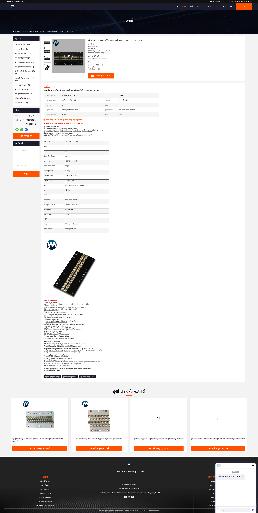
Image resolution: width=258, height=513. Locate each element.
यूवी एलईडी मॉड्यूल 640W (87, 377)
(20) (23, 94)
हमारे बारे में (199, 6)
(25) (22, 89)
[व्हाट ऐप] (22, 130)
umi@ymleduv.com (218, 1)
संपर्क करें (209, 6)
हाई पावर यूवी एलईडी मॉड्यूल (52, 377)
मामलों (212, 497)
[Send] (253, 510)
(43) (21, 49)
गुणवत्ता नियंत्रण (213, 489)
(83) (23, 58)
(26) (21, 103)
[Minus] (253, 465)
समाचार (213, 493)
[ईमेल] (26, 129)
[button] (15, 422)
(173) (22, 85)
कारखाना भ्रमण (213, 485)
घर (177, 6)
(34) (24, 67)
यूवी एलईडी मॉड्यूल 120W (70, 377)
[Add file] (218, 510)
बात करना (243, 6)
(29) (22, 98)
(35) (24, 79)
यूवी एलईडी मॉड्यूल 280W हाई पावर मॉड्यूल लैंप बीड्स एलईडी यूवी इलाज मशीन (46, 439)
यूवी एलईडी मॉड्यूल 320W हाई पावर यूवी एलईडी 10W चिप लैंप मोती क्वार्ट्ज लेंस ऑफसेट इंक (165, 439)
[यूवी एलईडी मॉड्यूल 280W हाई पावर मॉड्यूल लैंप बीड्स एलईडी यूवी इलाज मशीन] (46, 418)
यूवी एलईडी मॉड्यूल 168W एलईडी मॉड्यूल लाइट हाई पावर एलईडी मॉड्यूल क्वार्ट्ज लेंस (106, 439)
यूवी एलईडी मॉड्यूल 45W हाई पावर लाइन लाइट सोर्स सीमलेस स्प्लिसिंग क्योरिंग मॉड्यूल (224, 439)
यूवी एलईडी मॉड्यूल (27, 31)
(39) (22, 44)
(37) (25, 72)
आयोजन (217, 6)
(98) (24, 62)
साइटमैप (213, 501)
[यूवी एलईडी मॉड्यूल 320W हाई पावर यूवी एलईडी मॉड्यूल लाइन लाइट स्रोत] (68, 56)
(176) (23, 53)
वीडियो (191, 6)
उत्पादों (184, 6)
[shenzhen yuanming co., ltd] (12, 6)
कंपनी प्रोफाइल (213, 481)
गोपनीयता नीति (212, 505)
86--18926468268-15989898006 (241, 1)
